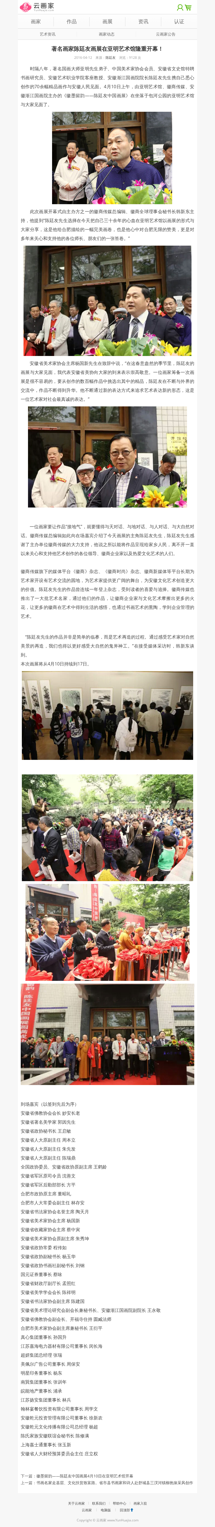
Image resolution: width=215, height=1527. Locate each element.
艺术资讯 (47, 34)
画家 (36, 21)
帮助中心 (119, 1503)
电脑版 (106, 1510)
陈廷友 (111, 57)
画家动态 (106, 34)
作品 (72, 21)
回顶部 (125, 1510)
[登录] (180, 7)
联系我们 (99, 1503)
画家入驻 (140, 1503)
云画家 (87, 1510)
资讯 (143, 21)
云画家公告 (166, 34)
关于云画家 (76, 1503)
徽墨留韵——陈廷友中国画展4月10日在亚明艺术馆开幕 (84, 1476)
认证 (179, 21)
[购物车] (189, 7)
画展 (107, 21)
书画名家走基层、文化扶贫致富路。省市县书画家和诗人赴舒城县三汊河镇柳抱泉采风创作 (114, 1482)
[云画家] (37, 4)
